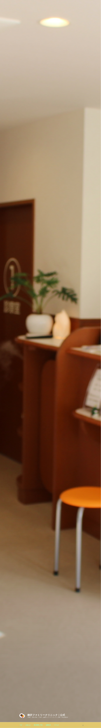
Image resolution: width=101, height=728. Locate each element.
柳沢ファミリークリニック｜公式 (46, 715)
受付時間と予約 (38, 725)
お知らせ (28, 725)
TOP (21, 725)
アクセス (56, 725)
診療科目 (48, 725)
